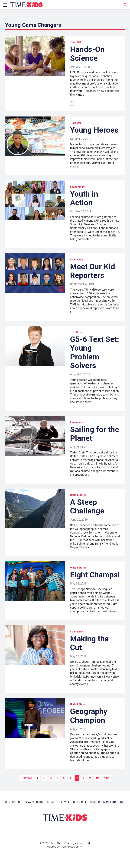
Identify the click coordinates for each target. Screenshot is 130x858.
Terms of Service (58, 802)
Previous (26, 777)
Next (106, 777)
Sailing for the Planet (94, 434)
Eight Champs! (95, 574)
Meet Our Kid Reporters (92, 271)
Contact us (12, 802)
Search (125, 4)
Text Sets (76, 332)
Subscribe (80, 802)
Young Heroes (94, 130)
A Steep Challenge (87, 506)
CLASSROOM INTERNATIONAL (107, 802)
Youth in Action (84, 198)
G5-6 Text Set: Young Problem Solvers (94, 352)
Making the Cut (89, 643)
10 (97, 777)
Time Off (75, 42)
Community (77, 259)
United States (78, 495)
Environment (77, 186)
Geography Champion (88, 716)
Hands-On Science (87, 54)
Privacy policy (33, 802)
